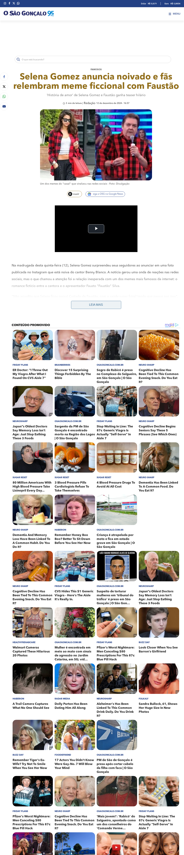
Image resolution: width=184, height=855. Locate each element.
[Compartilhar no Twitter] (4, 86)
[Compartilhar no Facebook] (4, 77)
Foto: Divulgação (119, 184)
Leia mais (96, 304)
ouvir (76, 194)
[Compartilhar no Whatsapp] (4, 96)
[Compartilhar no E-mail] (4, 106)
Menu (176, 14)
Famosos (96, 69)
